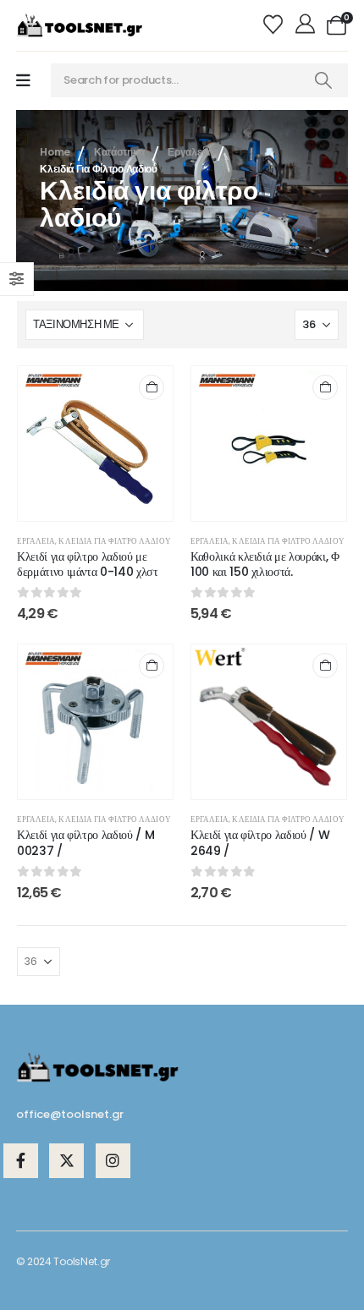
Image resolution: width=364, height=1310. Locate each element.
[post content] (95, 443)
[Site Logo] (79, 25)
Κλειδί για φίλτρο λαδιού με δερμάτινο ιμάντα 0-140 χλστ (87, 564)
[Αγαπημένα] (276, 25)
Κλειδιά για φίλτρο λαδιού (114, 540)
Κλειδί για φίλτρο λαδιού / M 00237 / (85, 842)
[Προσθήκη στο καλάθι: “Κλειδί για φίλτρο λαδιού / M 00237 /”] (151, 665)
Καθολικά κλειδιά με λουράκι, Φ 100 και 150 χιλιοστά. (264, 564)
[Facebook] (20, 1160)
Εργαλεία (36, 540)
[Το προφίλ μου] (307, 25)
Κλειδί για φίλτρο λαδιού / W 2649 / (259, 842)
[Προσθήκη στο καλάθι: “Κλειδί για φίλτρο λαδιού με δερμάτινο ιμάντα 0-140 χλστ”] (151, 387)
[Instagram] (113, 1160)
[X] (66, 1160)
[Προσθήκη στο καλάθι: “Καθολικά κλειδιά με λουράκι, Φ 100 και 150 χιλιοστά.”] (325, 387)
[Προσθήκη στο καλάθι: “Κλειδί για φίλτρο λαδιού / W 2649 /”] (325, 665)
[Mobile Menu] (23, 81)
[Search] (323, 80)
